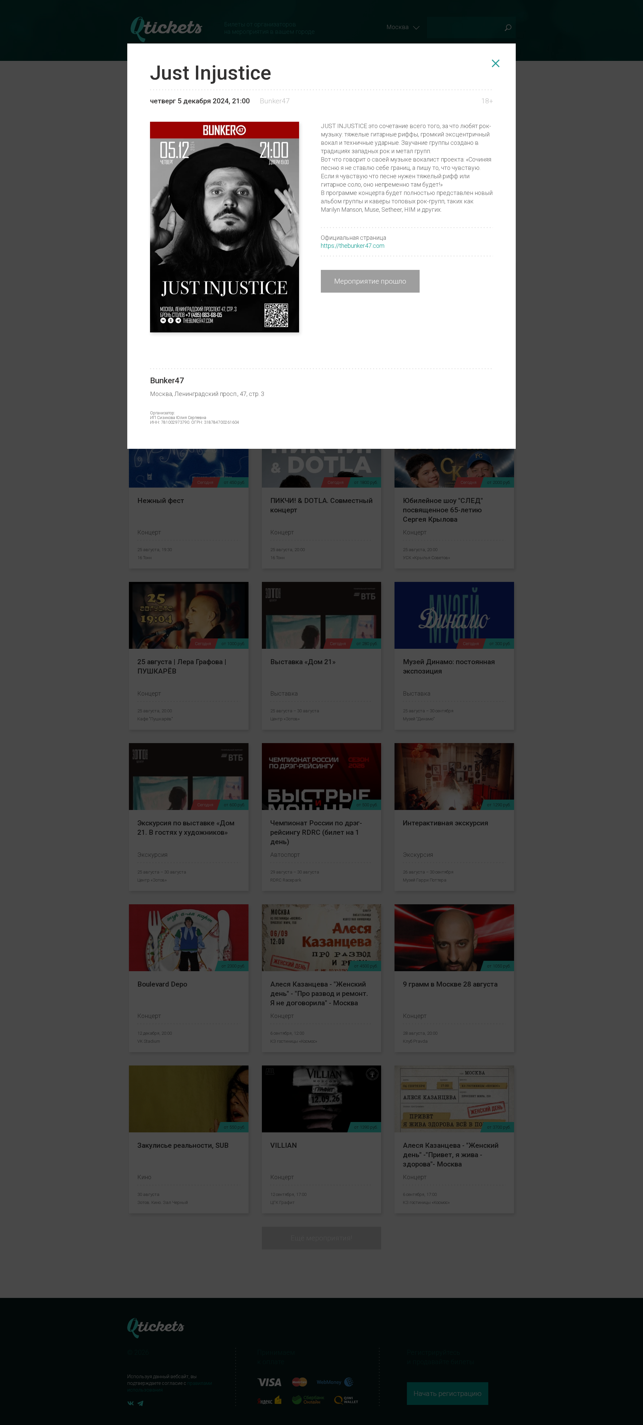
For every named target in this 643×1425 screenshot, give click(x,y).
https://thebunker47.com (352, 245)
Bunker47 (275, 101)
